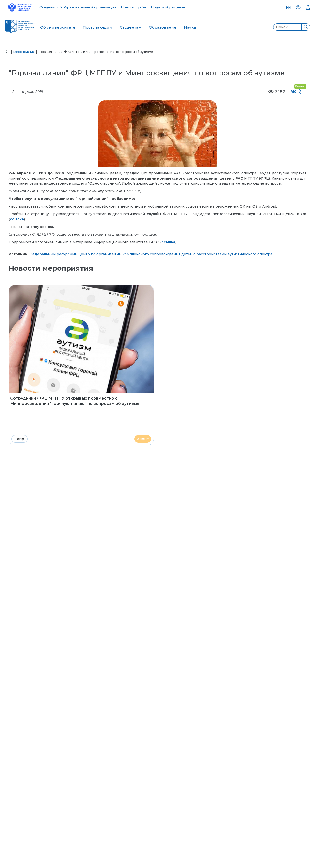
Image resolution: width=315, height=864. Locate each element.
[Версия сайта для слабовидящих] (298, 7)
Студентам (131, 27)
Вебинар (300, 86)
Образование (162, 27)
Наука (190, 27)
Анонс (143, 439)
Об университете (57, 27)
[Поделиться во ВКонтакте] (293, 91)
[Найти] (305, 27)
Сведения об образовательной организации (77, 7)
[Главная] (6, 52)
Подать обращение (168, 7)
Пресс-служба (133, 7)
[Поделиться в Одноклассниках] (300, 91)
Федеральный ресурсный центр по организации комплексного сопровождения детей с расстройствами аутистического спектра (150, 254)
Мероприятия (24, 52)
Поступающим (97, 27)
